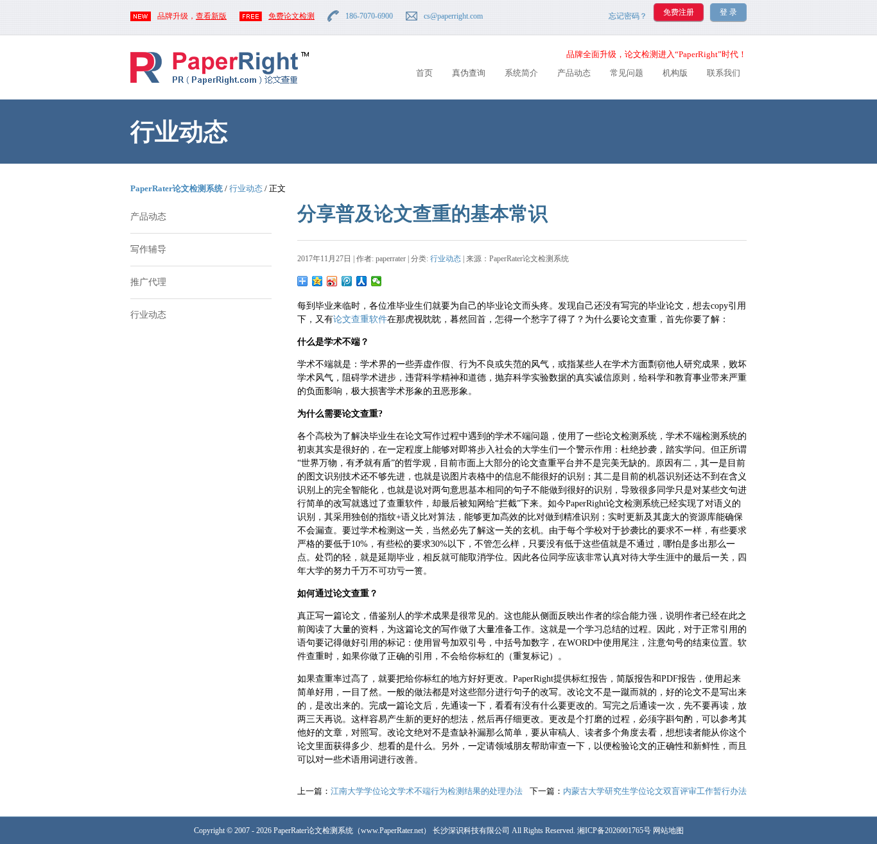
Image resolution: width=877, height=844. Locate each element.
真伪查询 (468, 73)
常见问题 (626, 73)
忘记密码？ (628, 16)
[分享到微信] (376, 281)
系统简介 (521, 73)
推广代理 (148, 282)
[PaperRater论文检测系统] (219, 84)
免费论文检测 (291, 16)
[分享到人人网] (361, 281)
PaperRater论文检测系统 (176, 188)
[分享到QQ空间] (317, 281)
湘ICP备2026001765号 (614, 830)
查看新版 (211, 16)
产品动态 (574, 73)
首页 (424, 73)
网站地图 (668, 830)
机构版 (675, 73)
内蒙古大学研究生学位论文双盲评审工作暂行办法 (655, 791)
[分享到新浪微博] (332, 281)
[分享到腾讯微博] (347, 281)
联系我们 (723, 73)
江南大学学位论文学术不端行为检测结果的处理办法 (427, 791)
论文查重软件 (360, 319)
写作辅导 (148, 249)
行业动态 (246, 188)
